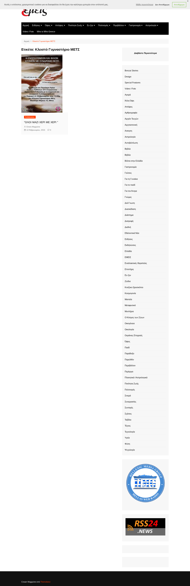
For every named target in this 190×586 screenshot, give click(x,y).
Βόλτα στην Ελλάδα (134, 161)
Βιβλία (128, 149)
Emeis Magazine (33, 127)
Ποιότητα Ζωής (75, 25)
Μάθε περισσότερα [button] (144, 4)
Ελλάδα (128, 251)
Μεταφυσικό (130, 305)
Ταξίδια (128, 420)
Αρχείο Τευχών (131, 119)
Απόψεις (59, 25)
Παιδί (127, 347)
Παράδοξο (129, 353)
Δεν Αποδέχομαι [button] (162, 5)
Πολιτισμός (103, 25)
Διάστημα (129, 215)
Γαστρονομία (135, 25)
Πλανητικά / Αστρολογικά (136, 377)
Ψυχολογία (130, 450)
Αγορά (128, 95)
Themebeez (45, 582)
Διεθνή (128, 227)
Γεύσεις (128, 173)
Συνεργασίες (130, 402)
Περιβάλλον (118, 25)
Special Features (132, 83)
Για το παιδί (130, 185)
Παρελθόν (129, 359)
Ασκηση (128, 131)
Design (128, 77)
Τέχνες (128, 426)
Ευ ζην (90, 25)
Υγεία (127, 438)
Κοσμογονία (130, 293)
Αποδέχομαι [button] (179, 5)
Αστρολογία (151, 25)
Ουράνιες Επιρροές (134, 335)
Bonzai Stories (131, 71)
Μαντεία (128, 299)
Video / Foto (28, 31)
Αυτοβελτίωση (131, 143)
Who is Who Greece (46, 31)
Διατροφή (129, 221)
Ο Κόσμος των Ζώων (134, 317)
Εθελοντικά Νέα (132, 233)
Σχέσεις (128, 414)
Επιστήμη (129, 269)
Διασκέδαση (130, 209)
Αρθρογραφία (131, 113)
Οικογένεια (130, 323)
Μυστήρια (129, 311)
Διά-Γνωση (130, 203)
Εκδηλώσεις (29, 117)
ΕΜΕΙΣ (128, 257)
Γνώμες (128, 197)
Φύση (127, 444)
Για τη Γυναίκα (131, 179)
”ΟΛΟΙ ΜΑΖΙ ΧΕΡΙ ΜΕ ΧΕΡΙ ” (41, 122)
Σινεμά (128, 396)
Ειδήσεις (36, 25)
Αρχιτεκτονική (131, 125)
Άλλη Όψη (129, 101)
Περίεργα (129, 372)
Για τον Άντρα (131, 191)
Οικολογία (129, 329)
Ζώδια (128, 281)
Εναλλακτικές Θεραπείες (136, 263)
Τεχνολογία (130, 432)
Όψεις (47, 25)
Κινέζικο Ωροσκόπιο (134, 287)
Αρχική (26, 25)
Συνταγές (129, 408)
